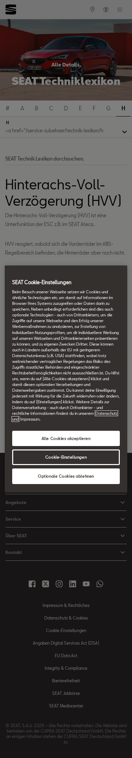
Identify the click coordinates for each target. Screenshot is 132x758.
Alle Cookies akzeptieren (66, 438)
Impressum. (30, 419)
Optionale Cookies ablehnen (66, 476)
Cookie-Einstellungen (66, 457)
